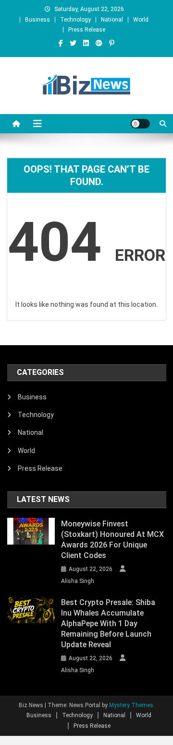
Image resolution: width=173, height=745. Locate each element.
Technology (75, 19)
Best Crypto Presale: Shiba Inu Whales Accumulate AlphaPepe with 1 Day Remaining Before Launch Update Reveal (108, 623)
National (112, 19)
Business (37, 19)
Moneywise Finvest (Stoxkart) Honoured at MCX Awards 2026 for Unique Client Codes (112, 539)
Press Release (86, 29)
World (140, 19)
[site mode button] (140, 123)
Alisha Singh (77, 581)
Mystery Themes (131, 705)
